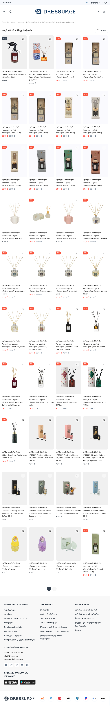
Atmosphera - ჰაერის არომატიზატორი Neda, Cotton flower (13, 291)
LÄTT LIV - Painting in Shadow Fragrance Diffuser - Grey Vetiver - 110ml (68, 458)
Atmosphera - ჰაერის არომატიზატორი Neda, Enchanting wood (38, 346)
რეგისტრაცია (10, 609)
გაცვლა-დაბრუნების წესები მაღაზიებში (88, 624)
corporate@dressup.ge (13, 659)
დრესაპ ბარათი (47, 618)
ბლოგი (78, 630)
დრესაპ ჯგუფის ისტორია (87, 614)
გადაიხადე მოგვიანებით (15, 618)
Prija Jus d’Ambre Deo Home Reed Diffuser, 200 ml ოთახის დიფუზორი (40, 77)
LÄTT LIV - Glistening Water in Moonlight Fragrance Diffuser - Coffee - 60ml (13, 513)
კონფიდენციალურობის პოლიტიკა (51, 637)
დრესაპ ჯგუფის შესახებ (86, 609)
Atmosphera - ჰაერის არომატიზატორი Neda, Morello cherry (95, 291)
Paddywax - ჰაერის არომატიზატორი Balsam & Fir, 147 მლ (94, 402)
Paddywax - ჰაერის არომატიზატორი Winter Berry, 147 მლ (67, 402)
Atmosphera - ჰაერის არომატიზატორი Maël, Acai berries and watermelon (12, 402)
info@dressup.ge (11, 656)
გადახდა (8, 614)
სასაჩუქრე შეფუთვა (13, 635)
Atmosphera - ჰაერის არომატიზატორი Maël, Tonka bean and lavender (67, 346)
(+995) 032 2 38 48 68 (13, 652)
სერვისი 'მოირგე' (12, 631)
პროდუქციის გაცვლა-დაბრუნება (19, 639)
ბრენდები (7, 2)
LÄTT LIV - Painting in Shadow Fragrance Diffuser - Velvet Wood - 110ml (41, 458)
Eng (87, 2)
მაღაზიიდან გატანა (13, 626)
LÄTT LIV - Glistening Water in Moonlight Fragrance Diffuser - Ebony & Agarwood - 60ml (94, 458)
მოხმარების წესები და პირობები (55, 631)
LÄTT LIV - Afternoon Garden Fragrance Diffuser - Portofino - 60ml (94, 513)
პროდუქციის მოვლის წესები (53, 626)
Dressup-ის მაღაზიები (85, 618)
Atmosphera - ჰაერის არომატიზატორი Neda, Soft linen (66, 291)
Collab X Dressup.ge (48, 622)
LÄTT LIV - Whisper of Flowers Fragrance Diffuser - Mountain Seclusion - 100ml (40, 513)
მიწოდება (8, 622)
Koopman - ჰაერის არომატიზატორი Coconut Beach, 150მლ (93, 569)
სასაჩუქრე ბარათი (48, 614)
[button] (20, 604)
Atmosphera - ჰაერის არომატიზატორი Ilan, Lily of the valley (41, 402)
